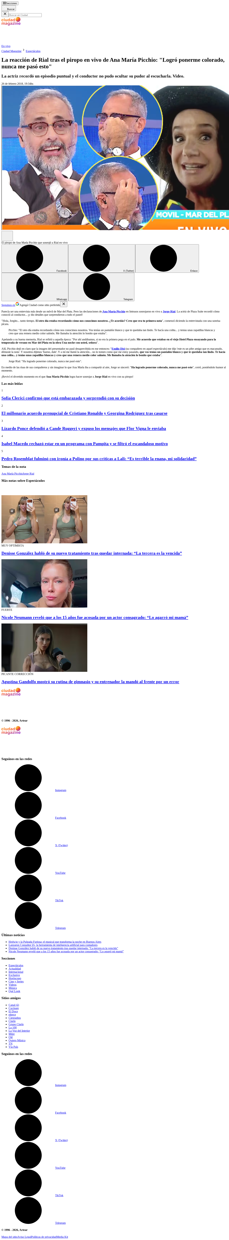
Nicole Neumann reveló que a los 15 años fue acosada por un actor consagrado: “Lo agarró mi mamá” (94, 617)
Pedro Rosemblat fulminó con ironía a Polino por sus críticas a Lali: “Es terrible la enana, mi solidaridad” (99, 458)
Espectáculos (33, 51)
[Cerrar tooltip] (63, 304)
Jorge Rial (28, 473)
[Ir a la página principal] (28, 42)
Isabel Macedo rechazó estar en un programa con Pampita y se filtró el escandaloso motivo (84, 443)
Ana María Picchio (12, 473)
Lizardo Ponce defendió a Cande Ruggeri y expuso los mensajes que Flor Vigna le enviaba (83, 428)
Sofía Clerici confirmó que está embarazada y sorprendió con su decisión (68, 398)
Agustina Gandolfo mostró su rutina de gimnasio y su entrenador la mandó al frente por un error (90, 681)
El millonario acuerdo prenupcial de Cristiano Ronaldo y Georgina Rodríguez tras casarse (84, 413)
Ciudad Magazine (11, 51)
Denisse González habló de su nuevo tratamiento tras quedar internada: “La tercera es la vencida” (91, 553)
